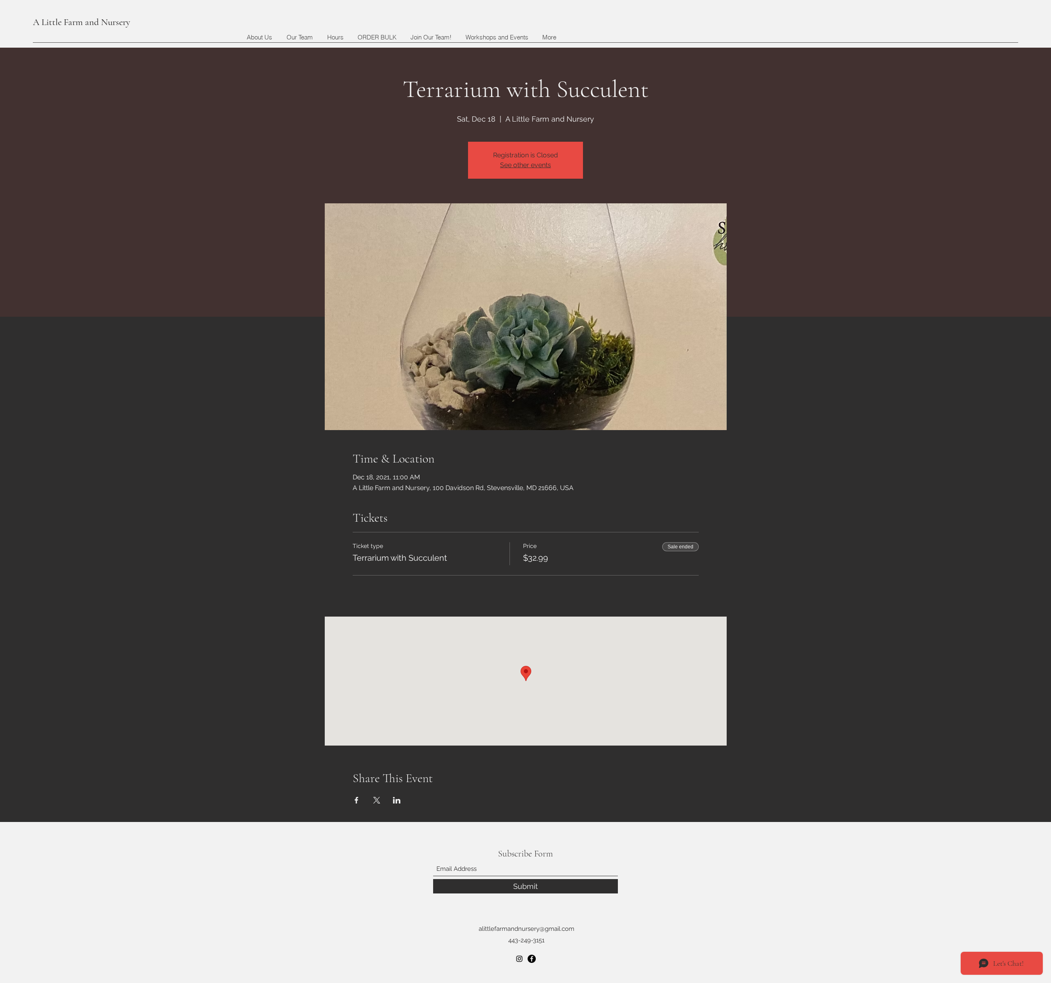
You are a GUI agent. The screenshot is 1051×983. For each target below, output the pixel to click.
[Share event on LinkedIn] (397, 800)
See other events (525, 165)
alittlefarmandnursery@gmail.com (526, 928)
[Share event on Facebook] (356, 800)
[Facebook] (532, 959)
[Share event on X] (377, 800)
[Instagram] (519, 959)
